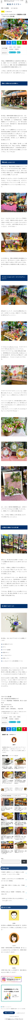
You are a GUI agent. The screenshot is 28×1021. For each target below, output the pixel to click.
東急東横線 (11, 49)
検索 (2, 858)
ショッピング (12, 52)
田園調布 (18, 47)
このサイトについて (21, 1013)
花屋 (3, 11)
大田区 (14, 47)
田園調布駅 (17, 49)
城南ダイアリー (11, 1019)
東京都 (10, 47)
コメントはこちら (14, 8)
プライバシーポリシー (14, 1016)
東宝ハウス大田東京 (5, 8)
